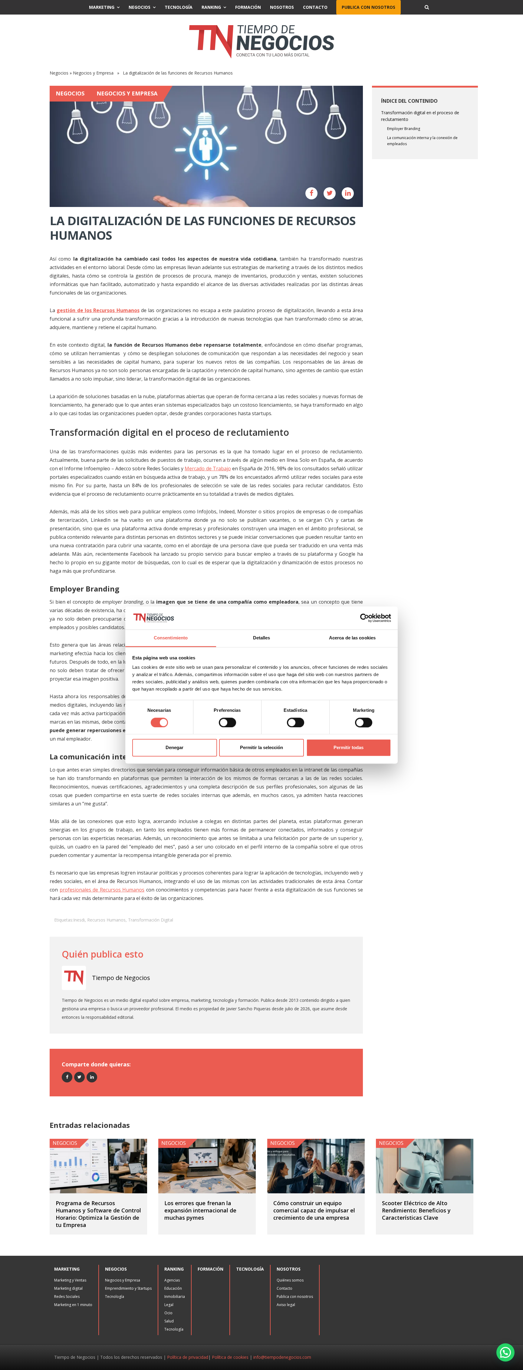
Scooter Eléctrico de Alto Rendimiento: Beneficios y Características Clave (416, 1210)
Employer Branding (403, 128)
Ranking (211, 7)
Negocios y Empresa (93, 73)
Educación (173, 1288)
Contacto (315, 7)
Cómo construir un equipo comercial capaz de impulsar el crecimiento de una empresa (314, 1210)
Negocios (139, 7)
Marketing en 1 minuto (73, 1304)
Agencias (172, 1280)
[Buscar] (426, 7)
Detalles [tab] (261, 638)
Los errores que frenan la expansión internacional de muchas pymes (200, 1210)
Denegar (174, 747)
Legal (168, 1304)
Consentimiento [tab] (171, 638)
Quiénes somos (290, 1280)
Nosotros (282, 7)
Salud (169, 1321)
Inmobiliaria (174, 1296)
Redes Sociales (67, 1296)
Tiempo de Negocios (121, 978)
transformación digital (150, 920)
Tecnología (178, 7)
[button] (505, 1352)
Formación (248, 7)
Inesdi (79, 920)
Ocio (168, 1312)
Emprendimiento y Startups (128, 1288)
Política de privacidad (187, 1357)
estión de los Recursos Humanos (99, 310)
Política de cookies (230, 1357)
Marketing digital (68, 1288)
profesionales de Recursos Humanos (102, 889)
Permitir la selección (261, 747)
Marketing (101, 7)
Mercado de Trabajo (208, 468)
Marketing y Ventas (70, 1280)
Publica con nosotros (368, 7)
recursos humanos (106, 920)
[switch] (227, 722)
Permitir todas (348, 747)
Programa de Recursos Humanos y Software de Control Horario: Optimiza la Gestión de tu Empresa (98, 1213)
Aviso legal (286, 1304)
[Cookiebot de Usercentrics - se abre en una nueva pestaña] (364, 617)
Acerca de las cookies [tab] (352, 638)
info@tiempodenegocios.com (282, 1357)
